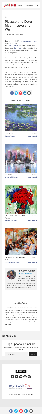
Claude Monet (10, 136)
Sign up (33, 354)
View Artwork (32, 136)
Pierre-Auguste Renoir (12, 262)
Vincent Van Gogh (11, 220)
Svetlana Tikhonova (11, 177)
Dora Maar (17, 48)
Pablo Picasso (13, 46)
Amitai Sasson (19, 34)
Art (6, 17)
